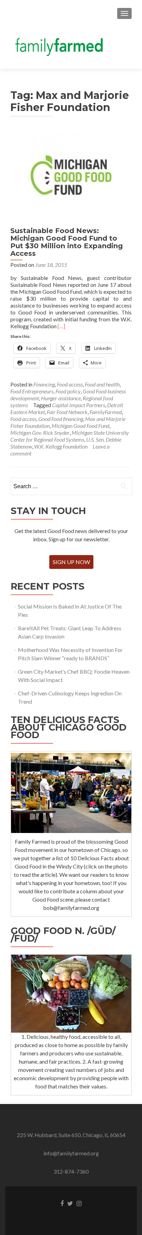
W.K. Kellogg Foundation (61, 446)
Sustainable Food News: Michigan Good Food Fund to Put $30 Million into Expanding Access (66, 242)
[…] (61, 326)
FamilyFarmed (106, 412)
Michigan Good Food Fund (80, 425)
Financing (44, 384)
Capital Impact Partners (78, 405)
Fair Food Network (67, 412)
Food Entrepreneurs (31, 391)
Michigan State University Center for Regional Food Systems (69, 436)
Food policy (68, 391)
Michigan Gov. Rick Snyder (40, 432)
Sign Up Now (71, 562)
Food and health (102, 384)
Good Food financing (60, 418)
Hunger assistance (61, 398)
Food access (70, 384)
